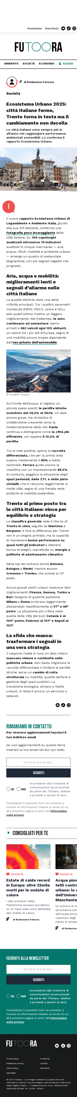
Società (29, 63)
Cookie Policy (12, 1068)
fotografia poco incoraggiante (30, 233)
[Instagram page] (74, 28)
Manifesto (52, 28)
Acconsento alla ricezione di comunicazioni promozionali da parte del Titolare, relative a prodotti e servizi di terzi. (50, 789)
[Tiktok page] (69, 28)
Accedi (68, 63)
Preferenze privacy (14, 1063)
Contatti (44, 1063)
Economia (46, 63)
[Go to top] (68, 1084)
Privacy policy (12, 1059)
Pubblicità (45, 1059)
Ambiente (11, 63)
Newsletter (34, 28)
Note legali (11, 1073)
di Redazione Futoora (39, 82)
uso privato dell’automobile (35, 342)
